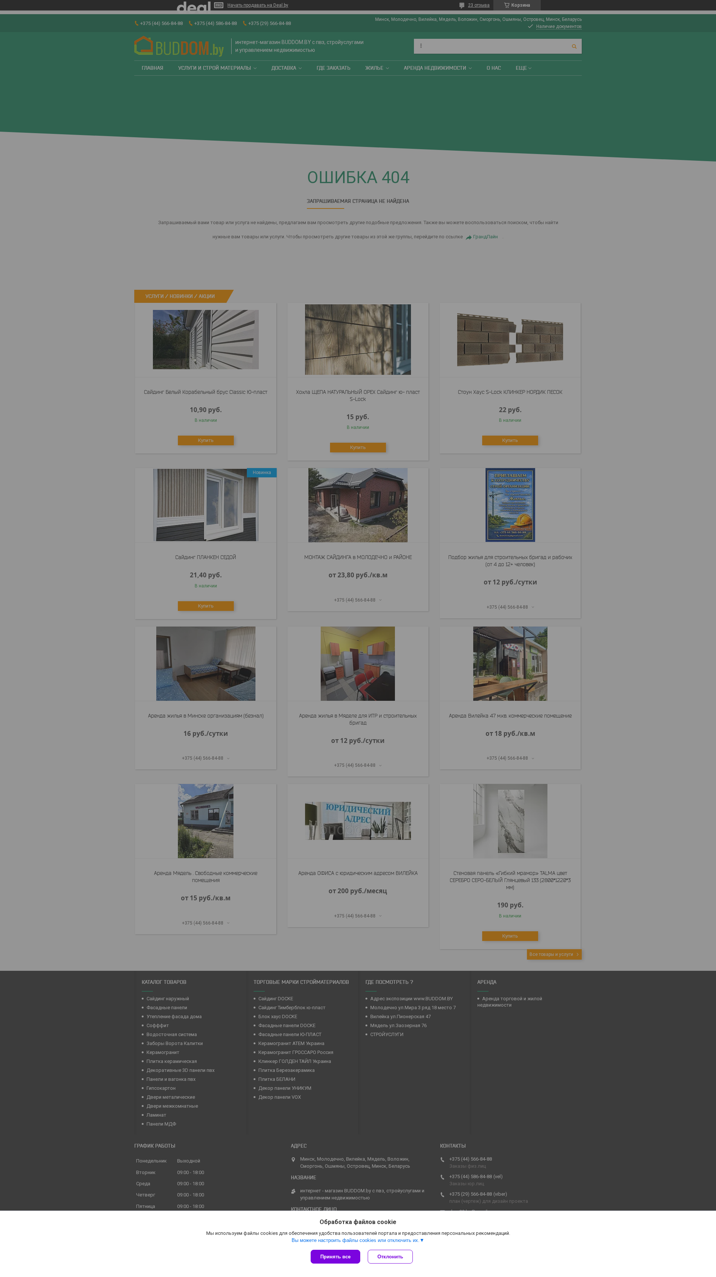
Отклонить (390, 1256)
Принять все (335, 1256)
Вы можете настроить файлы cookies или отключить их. (356, 1240)
